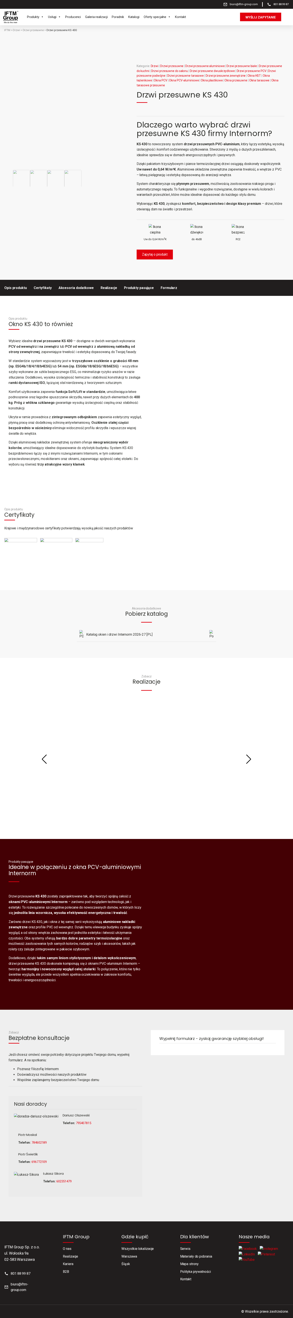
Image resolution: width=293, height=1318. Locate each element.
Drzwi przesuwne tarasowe (185, 75)
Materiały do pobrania (196, 1256)
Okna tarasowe (259, 80)
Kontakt (180, 17)
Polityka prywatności (195, 1272)
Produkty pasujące (139, 288)
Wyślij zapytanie (260, 17)
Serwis (185, 1249)
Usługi (52, 17)
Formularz (169, 288)
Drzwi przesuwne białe (242, 66)
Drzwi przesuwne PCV (251, 71)
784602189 (39, 1142)
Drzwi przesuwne (33, 30)
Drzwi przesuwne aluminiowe (205, 66)
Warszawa (129, 1256)
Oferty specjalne (155, 17)
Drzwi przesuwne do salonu (169, 71)
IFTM (7, 30)
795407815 (83, 1123)
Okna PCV (160, 80)
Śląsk (125, 1264)
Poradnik (118, 17)
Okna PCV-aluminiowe (184, 80)
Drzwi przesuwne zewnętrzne (226, 75)
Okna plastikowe (212, 80)
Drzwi (16, 30)
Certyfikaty (43, 288)
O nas (67, 1249)
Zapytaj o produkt (155, 254)
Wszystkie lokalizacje (137, 1249)
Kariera (68, 1264)
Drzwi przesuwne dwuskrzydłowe (212, 71)
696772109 (39, 1162)
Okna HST (254, 75)
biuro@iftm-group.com (244, 4)
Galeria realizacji (96, 17)
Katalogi (133, 17)
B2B (66, 1272)
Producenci (73, 17)
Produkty (33, 17)
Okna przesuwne (236, 80)
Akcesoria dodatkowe (76, 288)
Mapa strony (189, 1264)
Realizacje (109, 288)
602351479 (64, 1181)
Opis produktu (15, 288)
